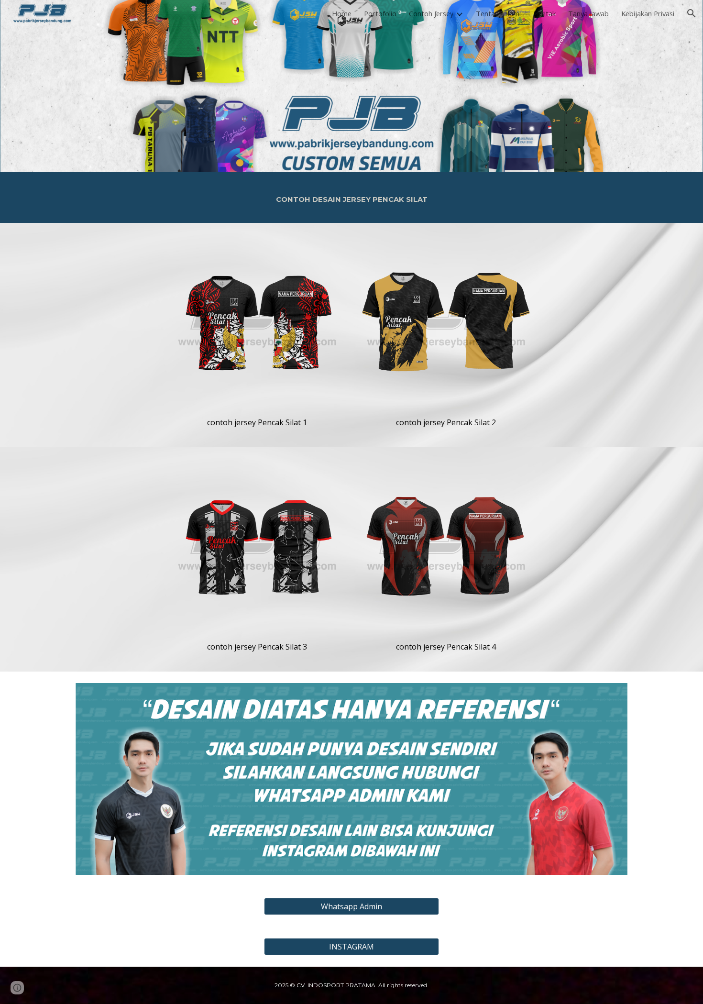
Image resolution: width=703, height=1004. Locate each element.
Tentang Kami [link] (498, 13)
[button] (691, 13)
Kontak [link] (544, 13)
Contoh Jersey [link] (431, 13)
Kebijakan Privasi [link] (647, 13)
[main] (351, 197)
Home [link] (342, 13)
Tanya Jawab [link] (588, 13)
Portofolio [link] (380, 13)
